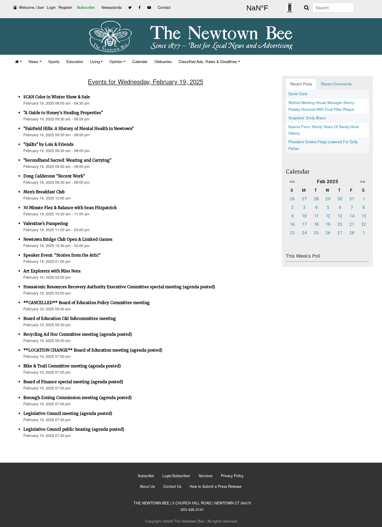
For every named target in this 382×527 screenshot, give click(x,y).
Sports (54, 61)
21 (352, 224)
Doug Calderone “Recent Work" (54, 176)
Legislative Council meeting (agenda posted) (67, 413)
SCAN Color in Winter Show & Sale (56, 96)
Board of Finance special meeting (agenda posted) (73, 381)
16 (292, 224)
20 (340, 224)
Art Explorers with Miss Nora (52, 271)
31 (352, 198)
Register (65, 7)
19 (328, 224)
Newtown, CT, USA (257, 8)
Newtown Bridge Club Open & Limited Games (68, 239)
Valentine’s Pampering (45, 223)
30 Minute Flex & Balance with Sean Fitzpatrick (70, 207)
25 (316, 232)
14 (352, 216)
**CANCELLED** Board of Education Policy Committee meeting (86, 302)
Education (74, 61)
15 (363, 216)
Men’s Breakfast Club (44, 191)
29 (328, 198)
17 (304, 224)
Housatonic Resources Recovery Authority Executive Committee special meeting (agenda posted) (119, 286)
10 (304, 216)
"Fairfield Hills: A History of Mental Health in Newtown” (78, 128)
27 (304, 198)
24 (304, 232)
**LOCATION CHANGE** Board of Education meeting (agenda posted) (92, 350)
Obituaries (163, 61)
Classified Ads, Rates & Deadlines (208, 61)
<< (292, 181)
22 (363, 224)
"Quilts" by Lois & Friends (48, 144)
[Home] (18, 61)
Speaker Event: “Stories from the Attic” (62, 255)
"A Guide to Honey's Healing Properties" (63, 112)
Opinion (115, 61)
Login (51, 7)
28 (316, 198)
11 (316, 216)
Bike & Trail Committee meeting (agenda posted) (72, 366)
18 (316, 224)
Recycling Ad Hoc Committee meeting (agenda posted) (77, 334)
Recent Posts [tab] (301, 83)
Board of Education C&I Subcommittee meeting (69, 318)
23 (292, 232)
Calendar (140, 61)
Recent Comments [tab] (336, 83)
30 (340, 198)
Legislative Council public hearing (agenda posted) (73, 429)
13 (340, 216)
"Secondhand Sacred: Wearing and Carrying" (67, 160)
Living (95, 61)
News (33, 61)
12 (328, 216)
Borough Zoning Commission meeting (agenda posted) (77, 397)
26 (292, 198)
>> (362, 181)
